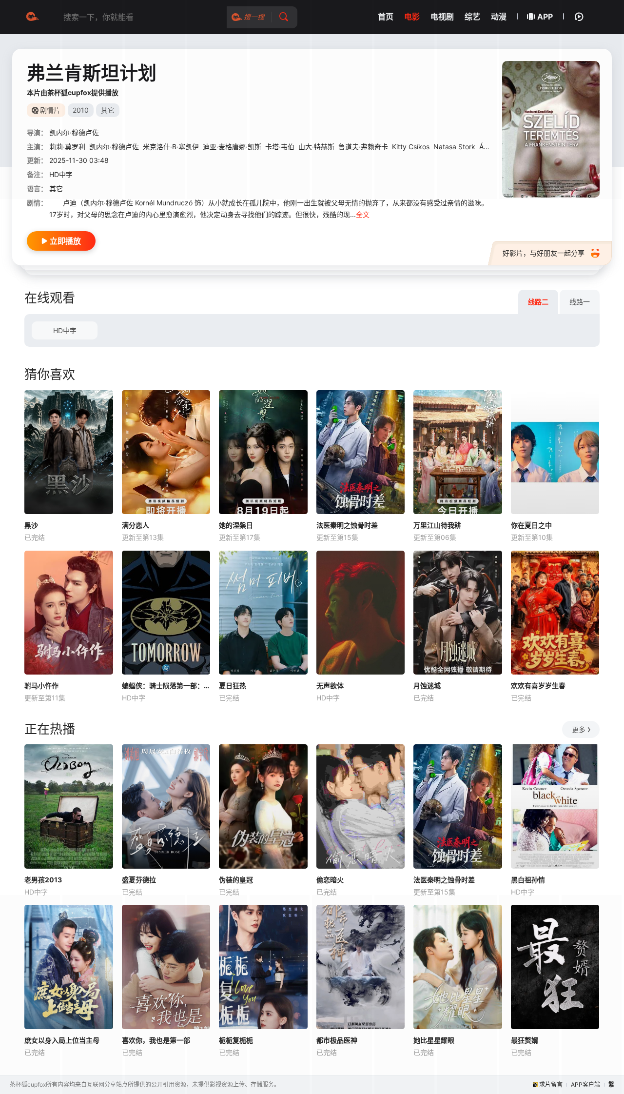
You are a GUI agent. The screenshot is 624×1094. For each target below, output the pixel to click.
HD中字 (65, 330)
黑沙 (31, 525)
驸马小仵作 (41, 685)
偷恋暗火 (330, 879)
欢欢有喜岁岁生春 (538, 685)
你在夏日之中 (531, 525)
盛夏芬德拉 (139, 879)
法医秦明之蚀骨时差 (347, 525)
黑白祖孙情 (528, 879)
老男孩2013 (43, 879)
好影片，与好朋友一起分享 (544, 253)
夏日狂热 (232, 685)
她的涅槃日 (236, 525)
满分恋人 (135, 525)
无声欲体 (330, 685)
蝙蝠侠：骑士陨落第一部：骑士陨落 (166, 685)
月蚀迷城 (427, 685)
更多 (578, 729)
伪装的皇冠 (236, 879)
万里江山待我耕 (437, 525)
